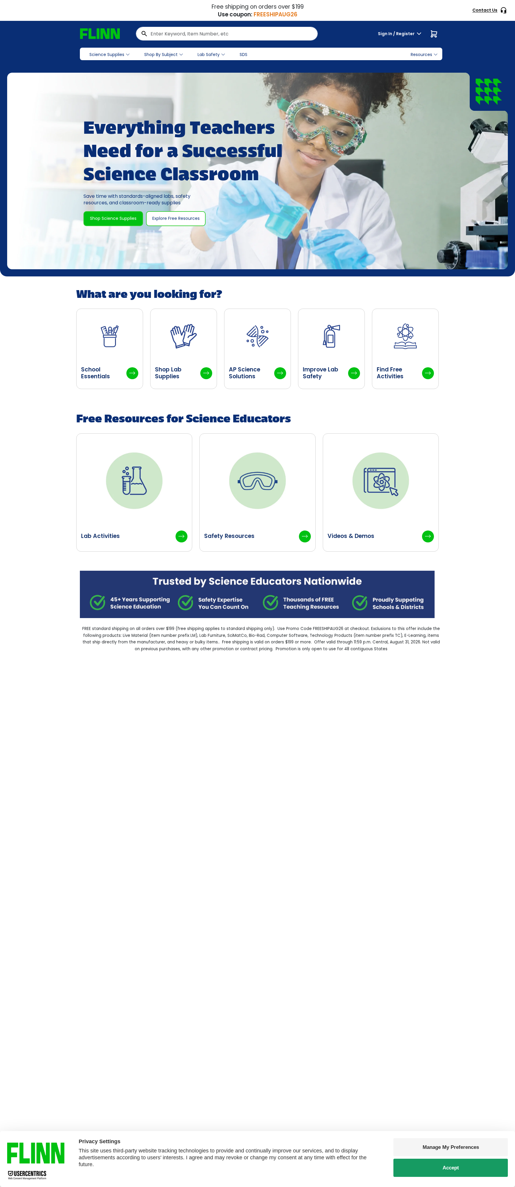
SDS (243, 54)
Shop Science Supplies (113, 218)
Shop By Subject (161, 54)
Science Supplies (106, 54)
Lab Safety (209, 54)
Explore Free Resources (176, 218)
